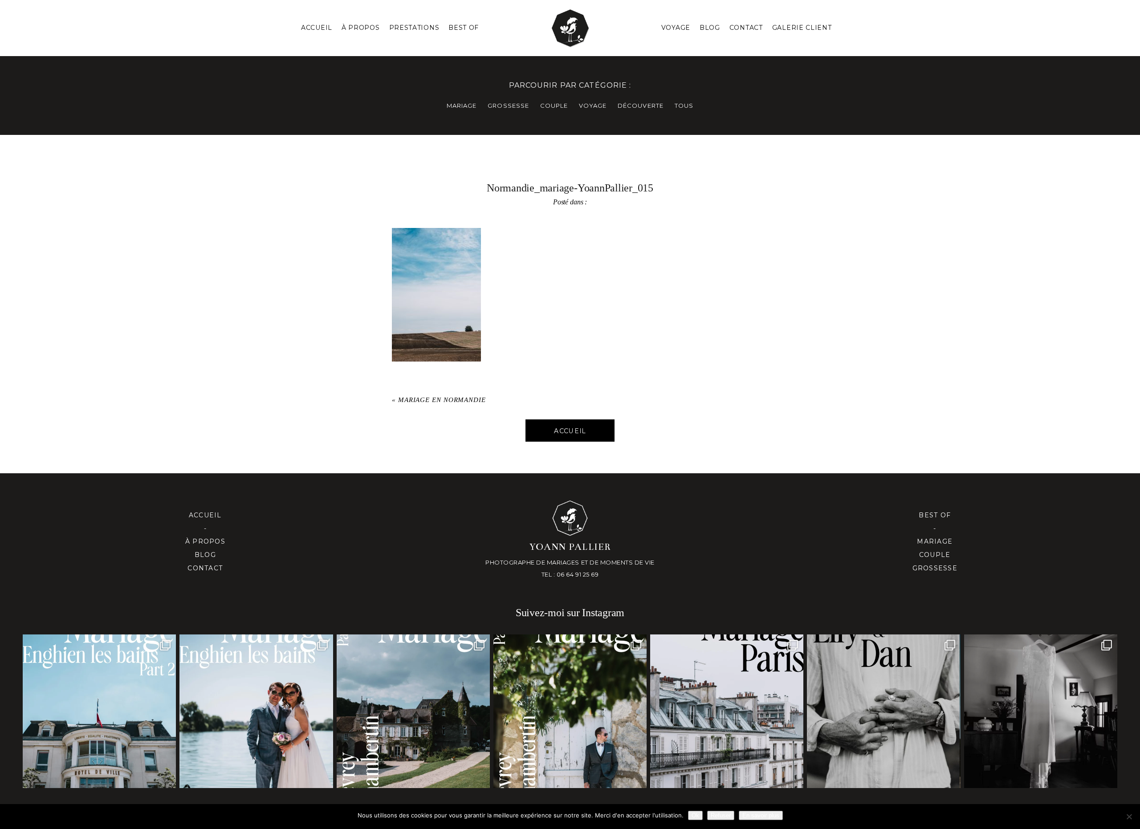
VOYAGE (593, 105)
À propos (205, 541)
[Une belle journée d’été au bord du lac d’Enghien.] (256, 711)
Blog (710, 28)
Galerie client (802, 28)
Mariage (935, 541)
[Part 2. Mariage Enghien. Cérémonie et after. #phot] (99, 711)
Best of (935, 515)
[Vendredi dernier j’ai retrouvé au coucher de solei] (883, 711)
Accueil (316, 28)
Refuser (721, 815)
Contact (746, 28)
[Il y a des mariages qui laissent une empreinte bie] (570, 711)
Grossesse (934, 568)
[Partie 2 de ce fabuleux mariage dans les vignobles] (413, 711)
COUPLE (554, 105)
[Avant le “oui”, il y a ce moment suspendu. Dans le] (1040, 711)
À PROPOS (361, 28)
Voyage (675, 28)
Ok (695, 815)
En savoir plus (760, 815)
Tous (684, 105)
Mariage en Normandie (442, 399)
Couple (935, 555)
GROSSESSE (508, 105)
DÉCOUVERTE (640, 105)
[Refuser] (1128, 816)
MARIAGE (461, 105)
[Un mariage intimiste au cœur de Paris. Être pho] (726, 711)
